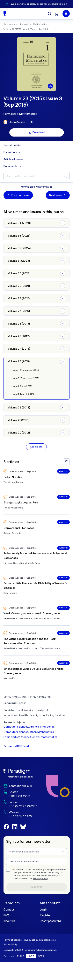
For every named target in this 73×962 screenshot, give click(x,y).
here (55, 4)
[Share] (31, 122)
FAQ (6, 915)
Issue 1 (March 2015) (23, 394)
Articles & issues (14, 159)
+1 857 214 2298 (19, 795)
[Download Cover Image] (50, 86)
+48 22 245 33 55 (20, 816)
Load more (36, 446)
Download (39, 132)
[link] (20, 773)
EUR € (20, 956)
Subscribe (36, 886)
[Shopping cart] (56, 14)
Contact (9, 909)
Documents (11, 166)
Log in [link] (43, 909)
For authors (10, 152)
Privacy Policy (40, 878)
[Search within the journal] (65, 176)
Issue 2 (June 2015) (22, 386)
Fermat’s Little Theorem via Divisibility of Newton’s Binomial (35, 585)
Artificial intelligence (42, 726)
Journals (13, 24)
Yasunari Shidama (28, 618)
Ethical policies (47, 939)
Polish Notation (13, 477)
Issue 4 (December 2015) (25, 369)
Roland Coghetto (13, 533)
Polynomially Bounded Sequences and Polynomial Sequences (35, 555)
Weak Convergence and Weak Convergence (32, 613)
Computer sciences (16, 726)
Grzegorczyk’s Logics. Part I (21, 502)
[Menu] (66, 13)
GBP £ (41, 956)
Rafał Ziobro (10, 592)
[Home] (5, 13)
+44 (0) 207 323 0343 (23, 806)
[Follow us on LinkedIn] (15, 827)
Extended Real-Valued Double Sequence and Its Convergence (33, 671)
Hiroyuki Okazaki (13, 563)
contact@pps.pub (20, 785)
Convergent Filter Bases (19, 527)
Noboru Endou (52, 618)
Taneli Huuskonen (13, 482)
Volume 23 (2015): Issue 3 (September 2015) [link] (26, 29)
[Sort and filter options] (66, 461)
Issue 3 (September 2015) (25, 378)
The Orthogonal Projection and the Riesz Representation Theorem (30, 641)
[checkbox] (8, 870)
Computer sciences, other (20, 731)
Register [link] (45, 915)
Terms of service (13, 939)
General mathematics (43, 736)
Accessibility (10, 944)
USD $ (30, 956)
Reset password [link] (50, 921)
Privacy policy (30, 939)
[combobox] (36, 851)
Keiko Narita (10, 618)
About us (9, 921)
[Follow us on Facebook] (6, 827)
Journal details (12, 145)
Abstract (63, 471)
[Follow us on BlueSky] (23, 827)
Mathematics (45, 731)
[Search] (49, 14)
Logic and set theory (16, 736)
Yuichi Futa (34, 563)
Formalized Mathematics (33, 24)
